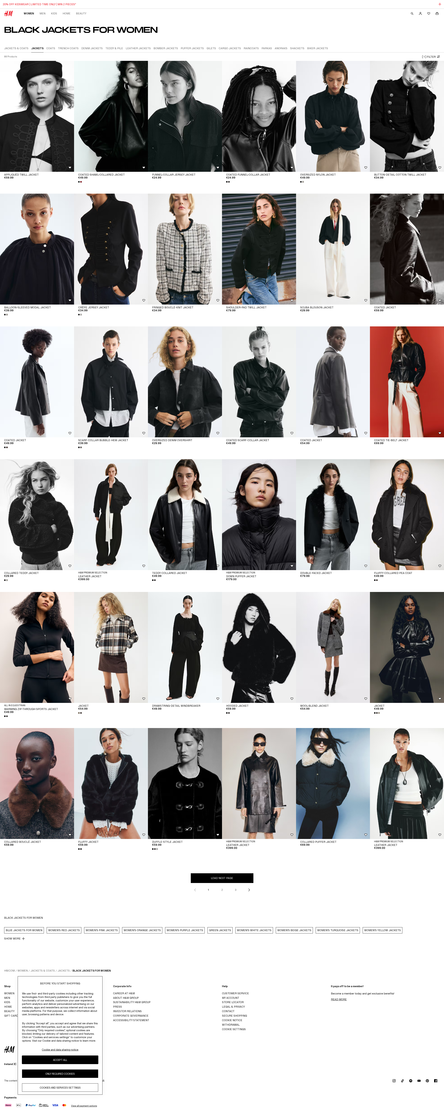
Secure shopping (234, 1015)
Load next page (222, 878)
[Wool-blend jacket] (333, 647)
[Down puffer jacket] (259, 514)
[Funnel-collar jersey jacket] (185, 116)
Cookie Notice (232, 1020)
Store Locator (233, 1002)
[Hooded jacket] (259, 647)
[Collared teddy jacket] (37, 514)
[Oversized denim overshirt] (185, 381)
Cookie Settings (234, 1029)
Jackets (64, 970)
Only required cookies (60, 1073)
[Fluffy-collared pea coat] (407, 514)
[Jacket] (111, 647)
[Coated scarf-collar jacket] (259, 381)
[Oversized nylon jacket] (333, 116)
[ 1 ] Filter (429, 56)
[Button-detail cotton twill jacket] (407, 116)
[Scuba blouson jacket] (333, 249)
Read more (339, 999)
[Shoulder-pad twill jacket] (259, 249)
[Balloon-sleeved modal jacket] (37, 249)
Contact (228, 1011)
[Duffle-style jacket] (185, 783)
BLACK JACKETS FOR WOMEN (91, 970)
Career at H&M (124, 993)
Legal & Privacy (233, 1006)
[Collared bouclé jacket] (37, 783)
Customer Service (235, 993)
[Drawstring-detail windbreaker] (185, 647)
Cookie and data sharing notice (60, 1049)
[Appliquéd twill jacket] (37, 116)
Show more (12, 938)
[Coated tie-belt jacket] (407, 381)
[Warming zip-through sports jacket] (37, 647)
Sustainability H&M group (132, 1002)
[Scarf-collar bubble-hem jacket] (111, 381)
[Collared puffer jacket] (333, 783)
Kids (54, 13)
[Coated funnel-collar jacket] (259, 116)
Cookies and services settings (60, 1087)
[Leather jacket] (111, 514)
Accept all (60, 1059)
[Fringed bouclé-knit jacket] (185, 249)
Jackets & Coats (43, 970)
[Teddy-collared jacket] (185, 514)
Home (66, 13)
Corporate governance (130, 1015)
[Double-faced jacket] (333, 514)
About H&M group (126, 997)
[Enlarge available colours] (80, 182)
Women (29, 13)
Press (117, 1006)
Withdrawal (231, 1024)
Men (42, 13)
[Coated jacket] (407, 249)
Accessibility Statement (131, 1020)
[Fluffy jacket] (111, 783)
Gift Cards (12, 1015)
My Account (230, 997)
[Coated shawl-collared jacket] (111, 116)
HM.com (9, 970)
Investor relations (127, 1011)
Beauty (81, 13)
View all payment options (84, 1106)
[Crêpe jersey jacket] (111, 249)
